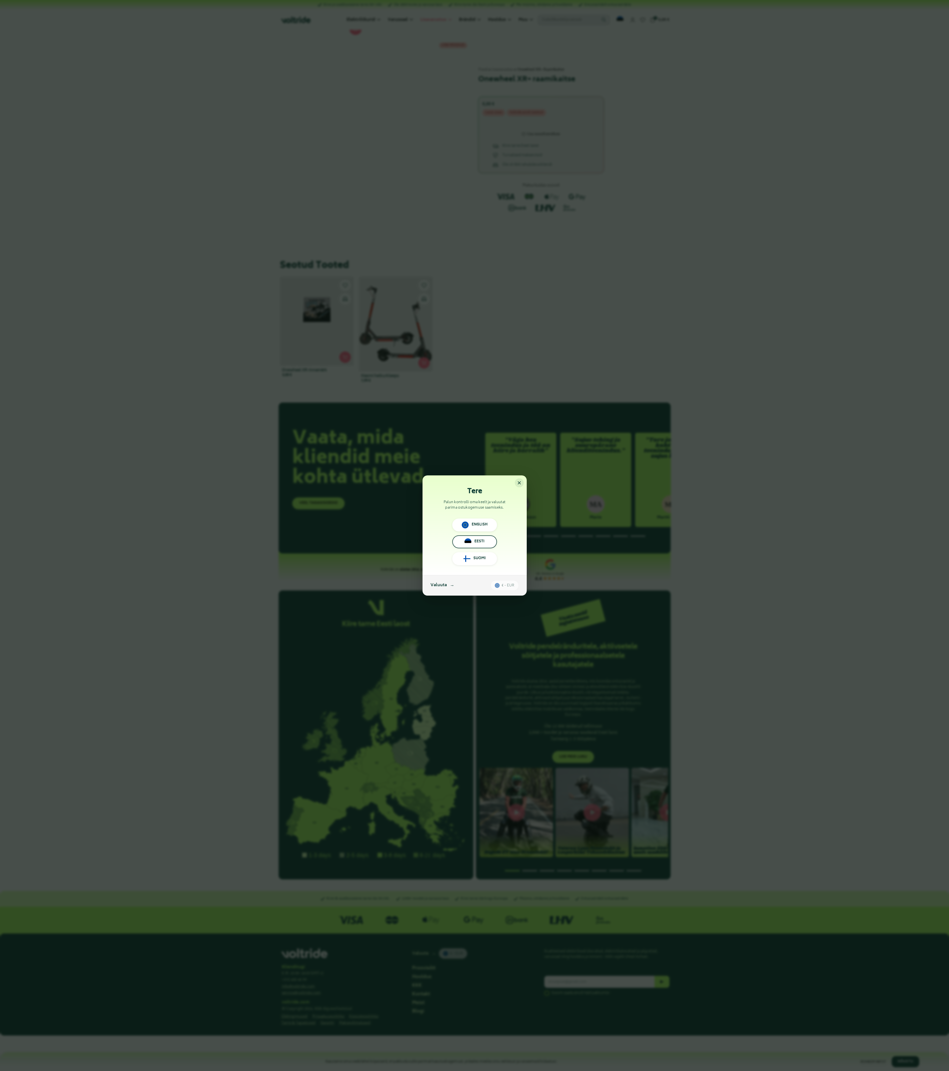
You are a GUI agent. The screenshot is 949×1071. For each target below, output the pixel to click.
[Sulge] (519, 482)
